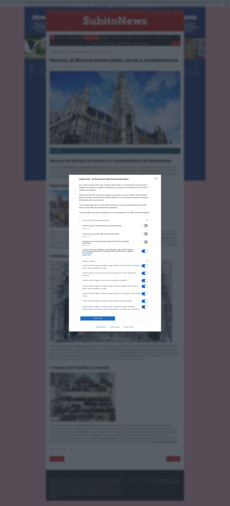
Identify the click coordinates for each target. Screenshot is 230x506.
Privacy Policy (128, 327)
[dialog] (115, 253)
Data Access (115, 327)
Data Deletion (101, 327)
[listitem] (115, 220)
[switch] (145, 225)
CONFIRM (97, 318)
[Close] (156, 179)
